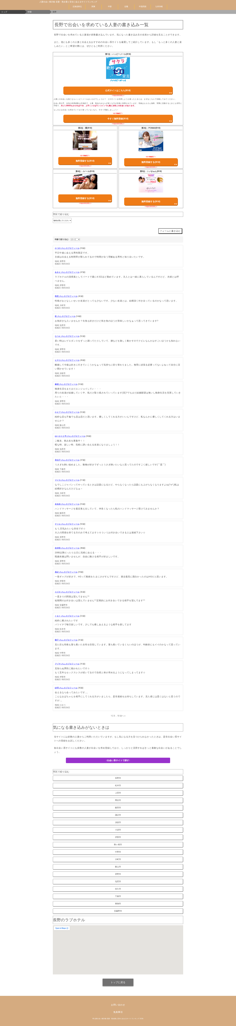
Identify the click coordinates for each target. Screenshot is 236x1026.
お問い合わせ (118, 1004)
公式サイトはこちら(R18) (118, 90)
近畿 (126, 6)
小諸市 (118, 830)
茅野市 (118, 874)
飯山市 (118, 867)
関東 (93, 6)
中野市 (118, 852)
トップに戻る (118, 982)
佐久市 (118, 889)
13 (118, 716)
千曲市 (118, 896)
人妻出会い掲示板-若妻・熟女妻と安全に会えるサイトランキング (68, 2)
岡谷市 (118, 800)
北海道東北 (77, 6)
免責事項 (118, 1012)
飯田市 (118, 807)
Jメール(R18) (89, 171)
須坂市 (118, 822)
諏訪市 (118, 815)
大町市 (118, 859)
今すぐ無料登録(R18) (117, 118)
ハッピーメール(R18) (121, 54)
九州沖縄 (159, 6)
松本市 (118, 785)
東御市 (118, 903)
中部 (110, 6)
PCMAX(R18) (154, 128)
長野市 (118, 778)
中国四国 (142, 6)
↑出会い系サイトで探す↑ (118, 760)
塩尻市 (118, 881)
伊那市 (118, 837)
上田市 (118, 793)
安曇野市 (118, 911)
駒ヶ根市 (118, 844)
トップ (4, 12)
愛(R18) (88, 128)
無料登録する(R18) (85, 161)
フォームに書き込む (170, 231)
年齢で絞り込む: (62, 239)
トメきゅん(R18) (154, 171)
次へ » (122, 716)
